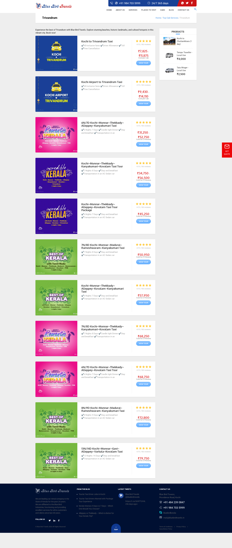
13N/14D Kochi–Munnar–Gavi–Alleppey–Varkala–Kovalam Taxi (102, 450)
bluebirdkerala (169, 513)
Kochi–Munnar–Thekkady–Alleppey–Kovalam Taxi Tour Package (99, 207)
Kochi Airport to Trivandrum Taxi (101, 82)
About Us (120, 10)
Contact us (183, 10)
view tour (143, 63)
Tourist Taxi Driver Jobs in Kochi (92, 494)
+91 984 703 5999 (174, 507)
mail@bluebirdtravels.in (173, 518)
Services (133, 10)
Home (109, 10)
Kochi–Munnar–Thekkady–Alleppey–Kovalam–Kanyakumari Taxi (102, 288)
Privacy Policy (181, 527)
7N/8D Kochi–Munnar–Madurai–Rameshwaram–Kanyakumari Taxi (102, 246)
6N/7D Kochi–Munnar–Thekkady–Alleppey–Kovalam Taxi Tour (102, 368)
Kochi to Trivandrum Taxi (97, 41)
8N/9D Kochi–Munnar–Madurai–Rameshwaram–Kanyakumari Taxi (102, 409)
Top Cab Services (170, 18)
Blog (171, 10)
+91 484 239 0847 (174, 502)
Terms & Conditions (166, 527)
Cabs (162, 10)
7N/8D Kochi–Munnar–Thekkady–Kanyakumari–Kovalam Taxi (102, 328)
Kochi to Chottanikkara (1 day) (184, 41)
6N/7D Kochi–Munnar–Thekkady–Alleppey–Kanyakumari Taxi (102, 124)
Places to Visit (148, 10)
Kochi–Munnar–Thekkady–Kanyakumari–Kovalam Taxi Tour (102, 165)
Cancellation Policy (165, 529)
